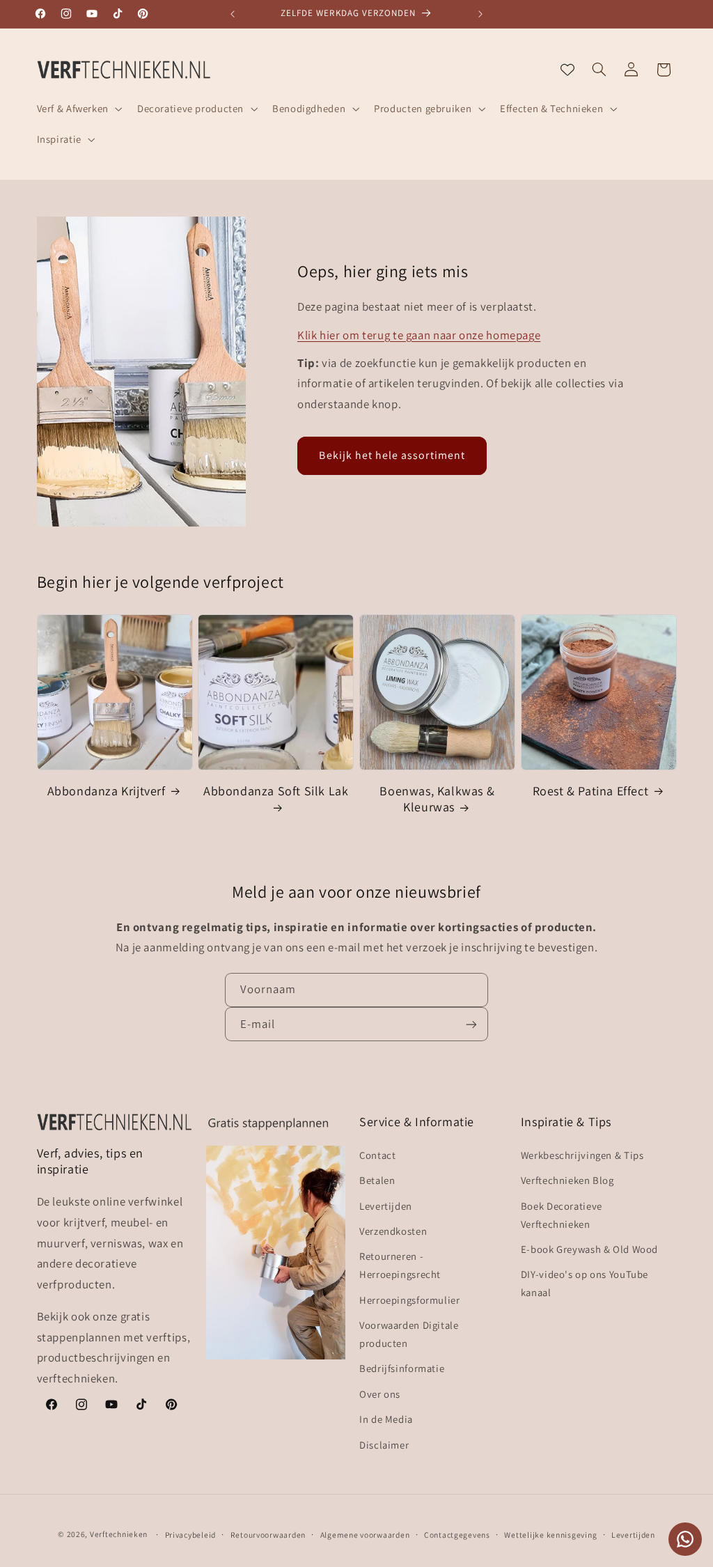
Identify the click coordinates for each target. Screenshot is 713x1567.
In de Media (386, 1419)
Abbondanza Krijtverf (106, 791)
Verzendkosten (393, 1231)
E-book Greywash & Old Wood (589, 1249)
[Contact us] (685, 1539)
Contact (377, 1155)
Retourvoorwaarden (268, 1534)
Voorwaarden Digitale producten (409, 1334)
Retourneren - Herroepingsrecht (400, 1265)
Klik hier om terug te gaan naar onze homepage (418, 335)
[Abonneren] (471, 1024)
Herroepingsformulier (409, 1300)
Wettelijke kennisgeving (550, 1534)
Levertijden (385, 1206)
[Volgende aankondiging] (480, 14)
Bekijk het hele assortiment (391, 455)
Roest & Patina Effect (591, 791)
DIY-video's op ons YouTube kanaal (584, 1283)
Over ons (379, 1394)
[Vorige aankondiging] (232, 14)
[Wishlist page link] (567, 70)
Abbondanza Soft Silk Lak (275, 791)
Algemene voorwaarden (365, 1534)
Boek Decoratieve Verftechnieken (561, 1215)
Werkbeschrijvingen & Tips (582, 1155)
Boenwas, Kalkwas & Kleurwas (436, 799)
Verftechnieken (119, 1534)
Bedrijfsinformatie (401, 1368)
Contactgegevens (457, 1534)
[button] (78, 108)
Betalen (377, 1180)
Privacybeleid (191, 1534)
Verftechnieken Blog (567, 1180)
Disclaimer (384, 1444)
